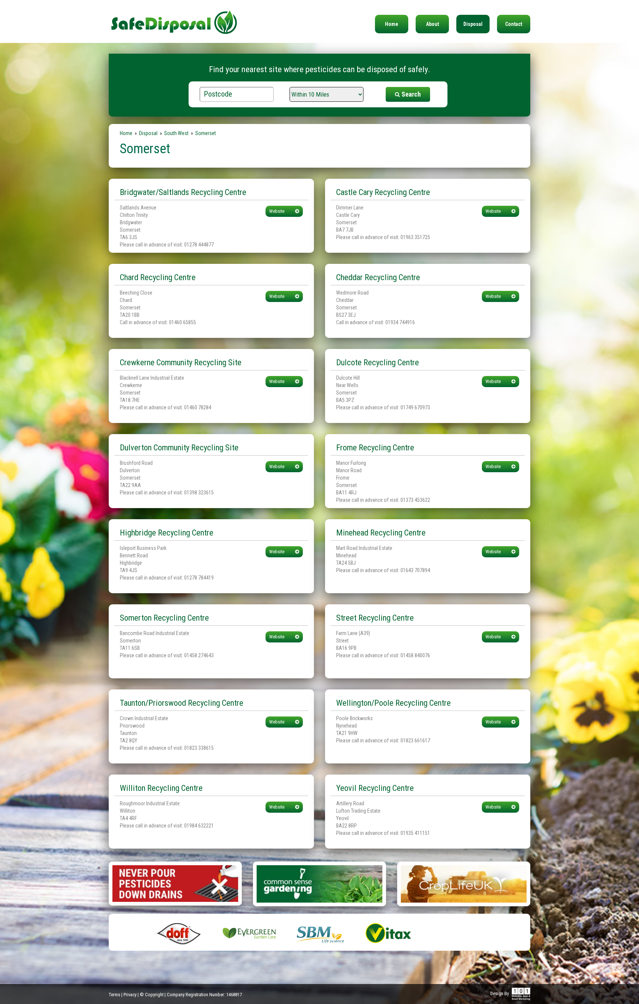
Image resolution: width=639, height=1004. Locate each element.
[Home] (174, 18)
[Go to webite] (175, 883)
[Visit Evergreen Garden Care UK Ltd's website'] (249, 933)
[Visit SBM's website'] (319, 933)
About (432, 24)
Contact (513, 24)
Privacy (130, 994)
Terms (114, 994)
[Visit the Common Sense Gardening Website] (319, 883)
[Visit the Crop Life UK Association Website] (464, 883)
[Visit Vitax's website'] (389, 933)
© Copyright (151, 994)
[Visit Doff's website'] (179, 933)
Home (391, 24)
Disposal (473, 24)
